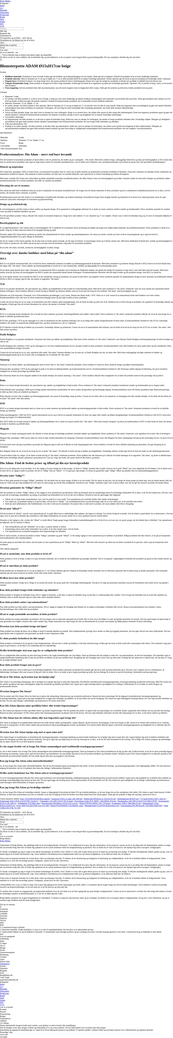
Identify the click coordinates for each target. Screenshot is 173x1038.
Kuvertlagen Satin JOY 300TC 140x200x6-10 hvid (95, 801)
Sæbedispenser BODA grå (128, 799)
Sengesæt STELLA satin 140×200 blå (67, 799)
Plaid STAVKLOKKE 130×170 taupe (95, 803)
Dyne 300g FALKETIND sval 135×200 (32, 806)
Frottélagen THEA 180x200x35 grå (126, 803)
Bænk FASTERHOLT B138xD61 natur (67, 806)
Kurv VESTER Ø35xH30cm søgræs (35, 799)
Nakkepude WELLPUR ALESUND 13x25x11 (19, 801)
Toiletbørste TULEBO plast (29, 803)
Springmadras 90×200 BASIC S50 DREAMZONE (141, 806)
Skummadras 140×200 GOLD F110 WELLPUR (137, 801)
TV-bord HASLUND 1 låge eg (153, 799)
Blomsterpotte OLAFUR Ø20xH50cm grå (102, 806)
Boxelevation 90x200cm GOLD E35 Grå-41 (60, 803)
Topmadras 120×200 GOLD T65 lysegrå (56, 801)
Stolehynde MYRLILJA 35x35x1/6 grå (100, 799)
